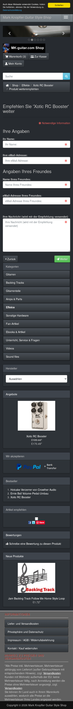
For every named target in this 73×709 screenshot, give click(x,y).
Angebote (11, 394)
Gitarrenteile (13, 291)
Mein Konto (15, 63)
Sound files (12, 356)
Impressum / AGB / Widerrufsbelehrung (31, 640)
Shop (15, 85)
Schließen (59, 5)
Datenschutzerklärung (12, 10)
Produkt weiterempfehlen (24, 89)
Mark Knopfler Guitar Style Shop (27, 17)
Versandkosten (52, 673)
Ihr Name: (9, 139)
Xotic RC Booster (43, 85)
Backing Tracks (15, 282)
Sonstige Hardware (17, 315)
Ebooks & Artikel (15, 332)
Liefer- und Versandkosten (23, 623)
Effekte (26, 85)
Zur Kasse (40, 56)
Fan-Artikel (12, 324)
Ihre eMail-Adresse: (15, 155)
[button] (8, 31)
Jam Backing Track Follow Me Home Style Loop (36, 598)
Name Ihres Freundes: (17, 179)
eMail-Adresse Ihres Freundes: (22, 195)
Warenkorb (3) (17, 56)
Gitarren (11, 274)
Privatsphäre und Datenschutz (25, 632)
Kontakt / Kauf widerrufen (23, 648)
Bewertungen (14, 535)
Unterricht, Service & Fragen (23, 340)
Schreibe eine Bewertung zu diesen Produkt (35, 543)
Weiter (63, 259)
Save (41, 522)
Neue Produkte (15, 556)
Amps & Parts (14, 299)
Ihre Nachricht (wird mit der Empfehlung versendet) (35, 216)
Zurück (11, 259)
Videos (10, 348)
